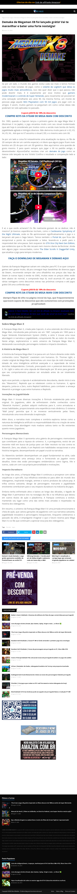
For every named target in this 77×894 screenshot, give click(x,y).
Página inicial (5, 17)
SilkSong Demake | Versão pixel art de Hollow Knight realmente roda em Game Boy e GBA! (38, 558)
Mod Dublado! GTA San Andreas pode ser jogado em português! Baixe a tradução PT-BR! (41, 692)
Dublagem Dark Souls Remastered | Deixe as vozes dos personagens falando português (41, 675)
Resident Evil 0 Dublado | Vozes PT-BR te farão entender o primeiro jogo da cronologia (40, 641)
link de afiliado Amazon (47, 2)
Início (52, 891)
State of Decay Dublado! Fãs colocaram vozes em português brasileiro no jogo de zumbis (41, 658)
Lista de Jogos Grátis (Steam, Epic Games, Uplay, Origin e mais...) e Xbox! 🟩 (36, 623)
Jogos (11, 17)
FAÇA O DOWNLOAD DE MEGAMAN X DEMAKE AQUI (38, 258)
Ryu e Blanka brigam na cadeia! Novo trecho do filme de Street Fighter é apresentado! (40, 820)
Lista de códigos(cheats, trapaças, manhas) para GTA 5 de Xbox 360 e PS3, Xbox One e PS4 (41, 863)
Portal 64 (57, 237)
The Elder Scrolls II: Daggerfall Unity (57, 249)
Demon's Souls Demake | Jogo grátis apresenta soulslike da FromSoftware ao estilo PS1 (13, 558)
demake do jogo (57, 151)
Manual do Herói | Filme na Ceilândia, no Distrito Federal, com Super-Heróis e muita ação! (41, 811)
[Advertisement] (38, 777)
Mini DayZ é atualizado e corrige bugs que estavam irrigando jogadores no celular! (63, 558)
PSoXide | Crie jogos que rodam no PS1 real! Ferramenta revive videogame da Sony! (39, 683)
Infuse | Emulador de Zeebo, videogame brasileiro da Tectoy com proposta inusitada (40, 666)
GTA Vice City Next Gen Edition (60, 243)
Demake (8, 527)
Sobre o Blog (59, 891)
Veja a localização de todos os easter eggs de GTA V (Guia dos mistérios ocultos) (38, 880)
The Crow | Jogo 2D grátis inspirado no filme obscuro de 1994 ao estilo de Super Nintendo (41, 632)
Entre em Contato (70, 891)
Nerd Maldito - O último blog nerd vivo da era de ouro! (27, 891)
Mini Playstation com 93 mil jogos (40, 102)
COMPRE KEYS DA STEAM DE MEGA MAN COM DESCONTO (38, 116)
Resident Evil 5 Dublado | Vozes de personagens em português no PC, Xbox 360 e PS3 (39, 649)
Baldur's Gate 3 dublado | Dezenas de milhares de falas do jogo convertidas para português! (42, 615)
